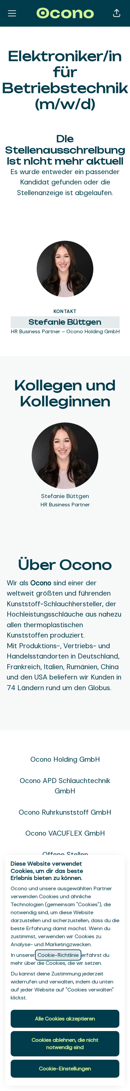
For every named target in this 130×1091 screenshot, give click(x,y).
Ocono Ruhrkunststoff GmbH (65, 812)
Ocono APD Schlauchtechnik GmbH (65, 786)
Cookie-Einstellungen (65, 1068)
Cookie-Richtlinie (58, 955)
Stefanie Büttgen (65, 322)
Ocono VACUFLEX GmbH (65, 833)
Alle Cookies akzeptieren (65, 1018)
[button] (116, 13)
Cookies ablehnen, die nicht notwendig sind (65, 1043)
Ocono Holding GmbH (65, 759)
